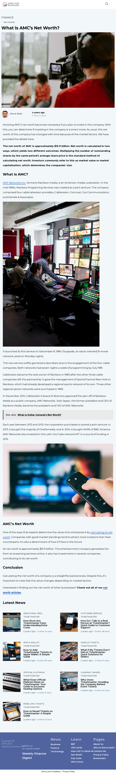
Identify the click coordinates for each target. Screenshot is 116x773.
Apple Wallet (31, 642)
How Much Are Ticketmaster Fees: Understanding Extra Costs (35, 624)
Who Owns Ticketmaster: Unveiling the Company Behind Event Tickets (95, 683)
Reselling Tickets (33, 704)
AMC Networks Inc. (14, 182)
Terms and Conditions (51, 771)
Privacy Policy (101, 754)
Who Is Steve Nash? (104, 747)
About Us (98, 744)
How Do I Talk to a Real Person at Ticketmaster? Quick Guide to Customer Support (95, 624)
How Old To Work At (82, 751)
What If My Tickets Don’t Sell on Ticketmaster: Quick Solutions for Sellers (95, 653)
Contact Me (99, 751)
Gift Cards (76, 747)
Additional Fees (32, 613)
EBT (73, 744)
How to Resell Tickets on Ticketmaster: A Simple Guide (38, 713)
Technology (57, 751)
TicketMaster (31, 616)
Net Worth (9, 22)
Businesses (99, 758)
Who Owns (77, 761)
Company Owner (90, 672)
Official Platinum (33, 672)
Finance (7, 17)
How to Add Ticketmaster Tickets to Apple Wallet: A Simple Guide (37, 653)
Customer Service (91, 613)
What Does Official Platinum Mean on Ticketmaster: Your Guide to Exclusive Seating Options (34, 684)
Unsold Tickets (90, 642)
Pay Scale (76, 758)
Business (55, 744)
